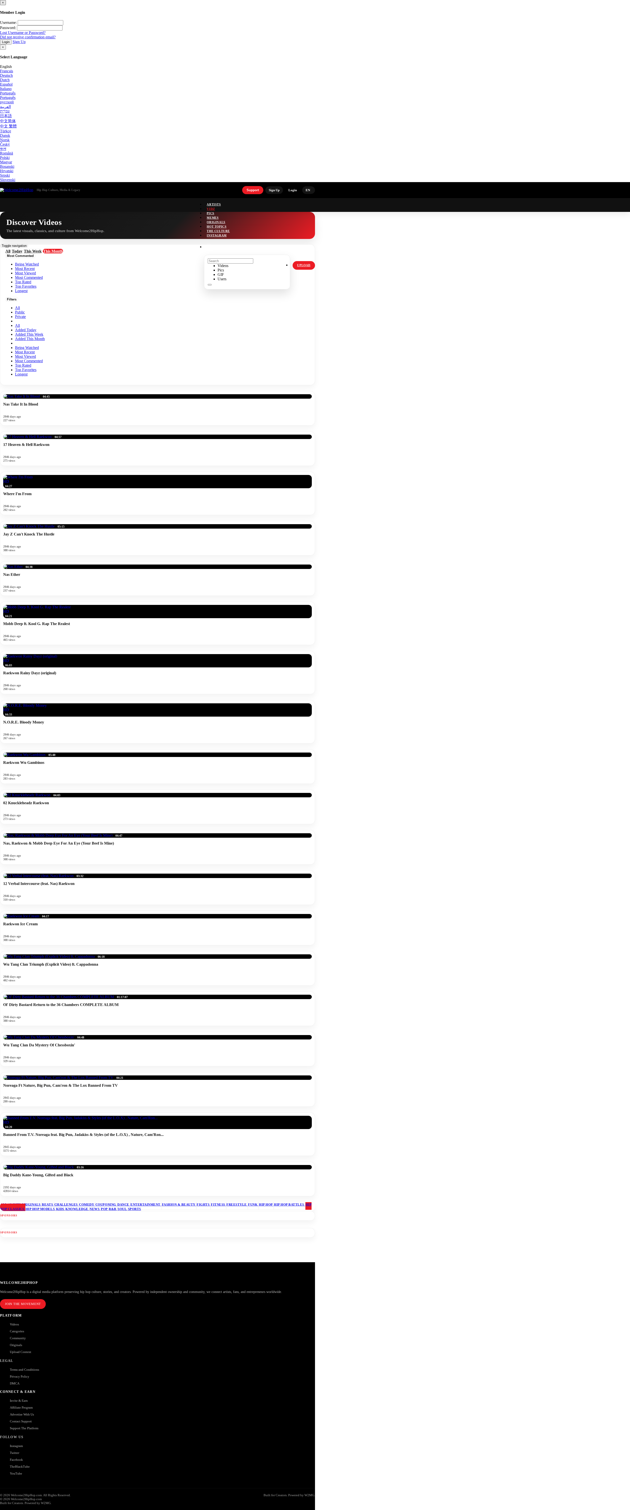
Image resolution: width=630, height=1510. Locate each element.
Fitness (218, 1204)
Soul (122, 1209)
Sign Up (19, 42)
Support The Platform (24, 1428)
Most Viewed (25, 356)
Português (8, 93)
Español (6, 84)
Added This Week (29, 334)
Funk (253, 1204)
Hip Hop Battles (289, 1204)
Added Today (25, 330)
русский (7, 102)
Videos (14, 1324)
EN (308, 190)
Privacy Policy (19, 1376)
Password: (8, 28)
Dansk (5, 135)
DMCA (14, 1383)
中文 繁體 (8, 126)
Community (18, 1338)
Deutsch (6, 75)
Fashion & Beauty (179, 1204)
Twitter (14, 1453)
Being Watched (27, 348)
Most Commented (29, 361)
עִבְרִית (5, 111)
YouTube (16, 1473)
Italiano (6, 89)
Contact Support (21, 1421)
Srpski (5, 175)
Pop (104, 1209)
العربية (5, 107)
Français (6, 71)
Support (253, 190)
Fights (203, 1204)
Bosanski (7, 166)
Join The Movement (23, 1304)
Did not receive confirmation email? (28, 37)
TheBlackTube (20, 1466)
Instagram (216, 235)
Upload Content (20, 1352)
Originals (16, 1345)
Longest (21, 374)
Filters (11, 299)
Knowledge (77, 1209)
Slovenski (7, 180)
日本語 (6, 116)
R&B (113, 1209)
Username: (8, 22)
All (17, 308)
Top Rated (23, 365)
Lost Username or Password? (23, 33)
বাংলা (3, 149)
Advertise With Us (22, 1414)
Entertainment (145, 1204)
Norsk (5, 140)
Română (6, 153)
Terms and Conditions (24, 1369)
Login (6, 42)
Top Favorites (25, 370)
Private (20, 317)
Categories (17, 1331)
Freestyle (237, 1204)
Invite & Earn (19, 1400)
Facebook (16, 1460)
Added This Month (30, 339)
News (95, 1209)
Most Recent (25, 352)
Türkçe (5, 131)
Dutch (5, 80)
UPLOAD (304, 265)
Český (5, 144)
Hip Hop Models (41, 1209)
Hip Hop (266, 1204)
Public (20, 312)
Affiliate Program (21, 1407)
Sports (134, 1209)
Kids (60, 1209)
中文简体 (8, 121)
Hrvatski (6, 171)
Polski (5, 158)
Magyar (6, 162)
